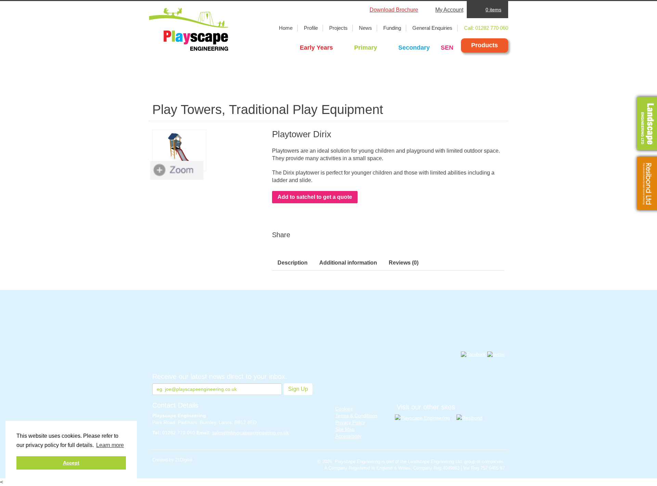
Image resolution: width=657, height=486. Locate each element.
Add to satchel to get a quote (315, 197)
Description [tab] (293, 263)
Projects (338, 28)
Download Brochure (394, 10)
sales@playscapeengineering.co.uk (250, 432)
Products (484, 45)
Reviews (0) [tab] (403, 263)
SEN (447, 47)
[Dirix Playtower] (179, 150)
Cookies (344, 408)
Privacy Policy (350, 422)
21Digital (183, 459)
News (365, 28)
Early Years (316, 47)
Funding (392, 28)
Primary (365, 47)
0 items (493, 9)
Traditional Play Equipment (306, 109)
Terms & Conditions (356, 415)
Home (286, 28)
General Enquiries (432, 28)
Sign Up (298, 389)
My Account (449, 10)
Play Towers (187, 109)
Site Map (345, 429)
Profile (311, 28)
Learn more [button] (110, 445)
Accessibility (348, 436)
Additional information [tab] (348, 263)
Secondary (414, 47)
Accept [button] (71, 462)
